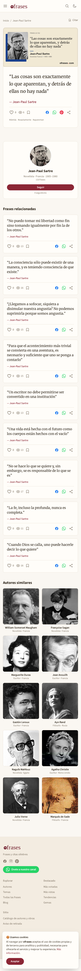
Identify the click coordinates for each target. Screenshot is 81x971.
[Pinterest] (17, 861)
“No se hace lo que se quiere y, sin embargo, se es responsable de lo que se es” (39, 471)
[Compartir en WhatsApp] (54, 112)
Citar (75, 20)
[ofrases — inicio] (20, 6)
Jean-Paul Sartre (22, 21)
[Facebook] (5, 861)
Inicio (6, 21)
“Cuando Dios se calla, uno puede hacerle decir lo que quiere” (40, 546)
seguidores (40, 193)
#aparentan (38, 119)
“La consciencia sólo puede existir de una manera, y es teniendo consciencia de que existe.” (40, 267)
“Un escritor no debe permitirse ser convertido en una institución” (35, 394)
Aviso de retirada (12, 924)
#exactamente (24, 119)
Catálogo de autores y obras (19, 918)
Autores (7, 887)
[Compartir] (69, 112)
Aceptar (15, 961)
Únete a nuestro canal (23, 869)
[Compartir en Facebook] (47, 112)
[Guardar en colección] (28, 112)
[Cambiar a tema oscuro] (74, 6)
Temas (6, 892)
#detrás (12, 119)
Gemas (47, 903)
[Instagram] (11, 861)
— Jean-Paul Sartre (22, 102)
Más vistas (49, 892)
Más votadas (50, 887)
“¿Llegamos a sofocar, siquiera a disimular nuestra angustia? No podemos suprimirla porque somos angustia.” (40, 309)
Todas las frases (12, 897)
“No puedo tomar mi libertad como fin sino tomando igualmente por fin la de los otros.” (38, 225)
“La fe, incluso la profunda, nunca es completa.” (36, 510)
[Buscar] (67, 6)
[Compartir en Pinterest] (62, 112)
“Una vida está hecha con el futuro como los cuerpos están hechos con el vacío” (39, 431)
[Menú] (5, 6)
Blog (5, 903)
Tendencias (50, 897)
